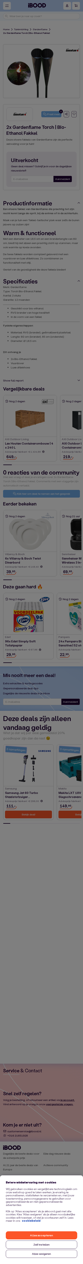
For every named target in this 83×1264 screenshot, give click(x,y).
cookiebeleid (31, 1220)
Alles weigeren (41, 1254)
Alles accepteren (41, 1235)
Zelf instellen (41, 1244)
